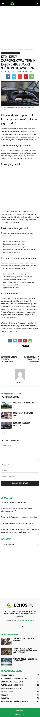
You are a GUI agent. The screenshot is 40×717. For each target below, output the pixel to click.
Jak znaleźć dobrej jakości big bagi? (13, 502)
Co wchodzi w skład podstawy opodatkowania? (9, 359)
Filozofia (4, 695)
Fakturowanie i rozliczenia (12, 685)
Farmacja (5, 698)
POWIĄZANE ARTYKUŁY (11, 393)
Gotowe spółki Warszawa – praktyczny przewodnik (19, 517)
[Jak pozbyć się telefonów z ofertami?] (6, 641)
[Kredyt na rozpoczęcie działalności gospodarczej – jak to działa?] (6, 651)
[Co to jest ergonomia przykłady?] (6, 425)
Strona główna (5, 50)
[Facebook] (17, 626)
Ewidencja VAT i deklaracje (12, 682)
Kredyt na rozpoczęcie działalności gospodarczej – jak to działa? (25, 650)
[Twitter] (23, 626)
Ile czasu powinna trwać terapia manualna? (31, 359)
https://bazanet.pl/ (11, 331)
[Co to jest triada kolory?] (6, 405)
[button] (37, 3)
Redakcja (8, 72)
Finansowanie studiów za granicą (14, 702)
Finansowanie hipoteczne (11, 688)
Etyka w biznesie (7, 675)
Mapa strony (20, 711)
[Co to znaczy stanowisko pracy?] (6, 415)
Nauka (3, 53)
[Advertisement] (20, 26)
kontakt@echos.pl (28, 620)
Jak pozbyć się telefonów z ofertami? (24, 639)
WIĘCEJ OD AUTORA (11, 397)
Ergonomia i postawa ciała (13, 53)
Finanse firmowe (7, 692)
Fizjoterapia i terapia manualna (14, 679)
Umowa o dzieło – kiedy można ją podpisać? (25, 660)
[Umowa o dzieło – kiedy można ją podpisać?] (6, 661)
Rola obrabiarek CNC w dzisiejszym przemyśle (17, 523)
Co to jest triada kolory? (23, 403)
